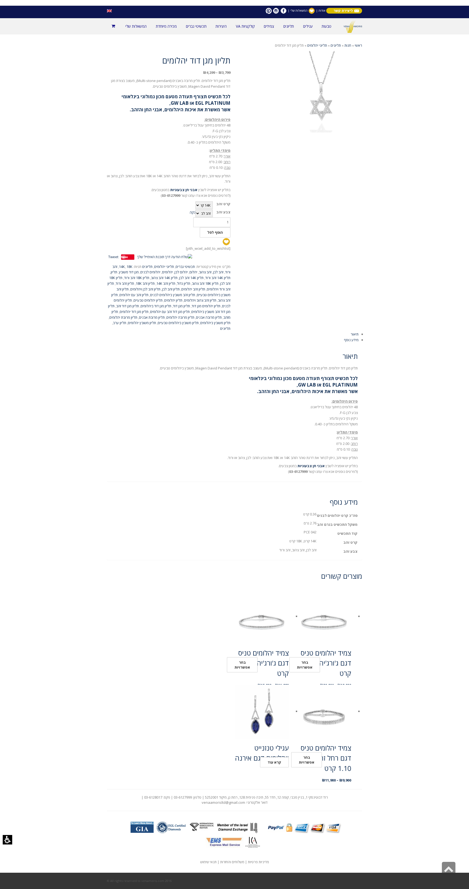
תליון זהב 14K (165, 283)
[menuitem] (326, 26)
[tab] (234, 194)
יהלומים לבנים (150, 272)
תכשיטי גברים (185, 266)
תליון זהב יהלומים (193, 289)
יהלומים (167, 272)
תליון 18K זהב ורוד (136, 277)
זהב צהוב (205, 272)
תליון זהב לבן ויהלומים (145, 289)
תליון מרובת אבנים (152, 317)
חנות (347, 45)
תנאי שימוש (208, 861)
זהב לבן (218, 272)
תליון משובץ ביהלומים (215, 322)
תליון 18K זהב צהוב (205, 283)
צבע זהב (223, 212)
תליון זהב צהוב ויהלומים (200, 300)
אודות (321, 10)
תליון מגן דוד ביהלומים (156, 305)
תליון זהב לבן (171, 289)
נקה (192, 212)
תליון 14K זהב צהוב (164, 277)
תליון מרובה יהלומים (180, 317)
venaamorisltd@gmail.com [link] (223, 802)
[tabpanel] (234, 412)
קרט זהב (223, 204)
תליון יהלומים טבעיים (148, 300)
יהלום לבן (181, 272)
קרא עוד (274, 762)
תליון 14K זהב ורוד (217, 277)
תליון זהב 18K (145, 283)
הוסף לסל (215, 232)
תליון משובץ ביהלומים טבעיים (178, 322)
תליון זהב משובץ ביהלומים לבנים (172, 294)
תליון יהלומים (173, 300)
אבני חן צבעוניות (183, 189)
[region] (234, 45)
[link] (283, 10)
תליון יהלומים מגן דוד (206, 305)
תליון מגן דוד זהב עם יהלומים (170, 311)
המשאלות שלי (299, 10)
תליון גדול (183, 283)
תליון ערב (119, 322)
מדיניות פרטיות (258, 861)
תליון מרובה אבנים (209, 317)
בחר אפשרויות (304, 665)
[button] (7, 839)
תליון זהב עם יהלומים (133, 294)
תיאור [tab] (355, 334)
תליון (114, 272)
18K (129, 266)
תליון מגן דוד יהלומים (134, 311)
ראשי (358, 45)
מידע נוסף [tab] (351, 339)
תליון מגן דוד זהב (127, 305)
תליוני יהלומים (317, 45)
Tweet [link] (113, 256)
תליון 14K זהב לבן (191, 277)
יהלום (193, 272)
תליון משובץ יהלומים (142, 322)
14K (122, 266)
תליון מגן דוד (181, 305)
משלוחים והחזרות (232, 861)
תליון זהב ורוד (125, 283)
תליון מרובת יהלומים (123, 317)
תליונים (336, 45)
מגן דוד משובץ (129, 272)
